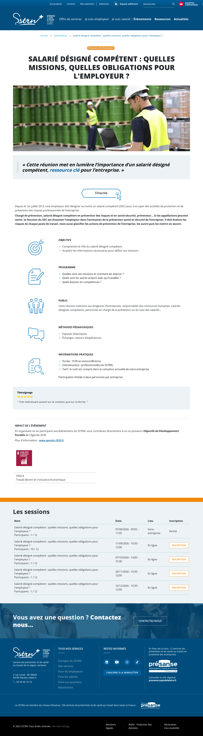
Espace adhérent (129, 3)
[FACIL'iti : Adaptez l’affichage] (188, 3)
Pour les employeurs (70, 671)
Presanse (150, 705)
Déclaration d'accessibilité (171, 726)
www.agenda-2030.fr (51, 440)
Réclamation (65, 687)
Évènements (60, 35)
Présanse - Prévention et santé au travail (163, 666)
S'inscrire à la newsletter (122, 672)
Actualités (181, 19)
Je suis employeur (97, 19)
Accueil (44, 35)
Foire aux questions (70, 682)
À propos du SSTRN (69, 661)
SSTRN (31, 652)
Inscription (179, 545)
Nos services (65, 666)
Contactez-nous (150, 621)
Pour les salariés (68, 676)
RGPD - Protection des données (140, 726)
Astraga (65, 726)
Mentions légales (111, 726)
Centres (71, 3)
